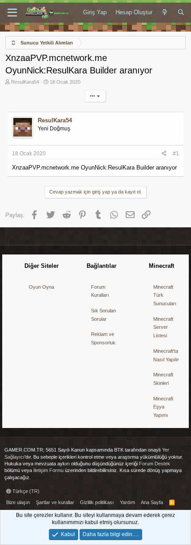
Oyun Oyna (41, 287)
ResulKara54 (25, 82)
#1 (176, 153)
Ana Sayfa (152, 502)
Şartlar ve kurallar (55, 502)
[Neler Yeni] (165, 12)
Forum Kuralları (100, 291)
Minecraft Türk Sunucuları (164, 295)
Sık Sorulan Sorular (103, 315)
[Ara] (181, 12)
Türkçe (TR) (25, 491)
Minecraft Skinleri (163, 379)
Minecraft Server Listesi (163, 327)
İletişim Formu (48, 470)
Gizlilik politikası (97, 502)
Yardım (127, 502)
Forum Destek (154, 463)
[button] (12, 13)
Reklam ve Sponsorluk (103, 338)
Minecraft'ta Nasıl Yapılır (166, 355)
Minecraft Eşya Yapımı (163, 407)
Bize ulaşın (18, 502)
